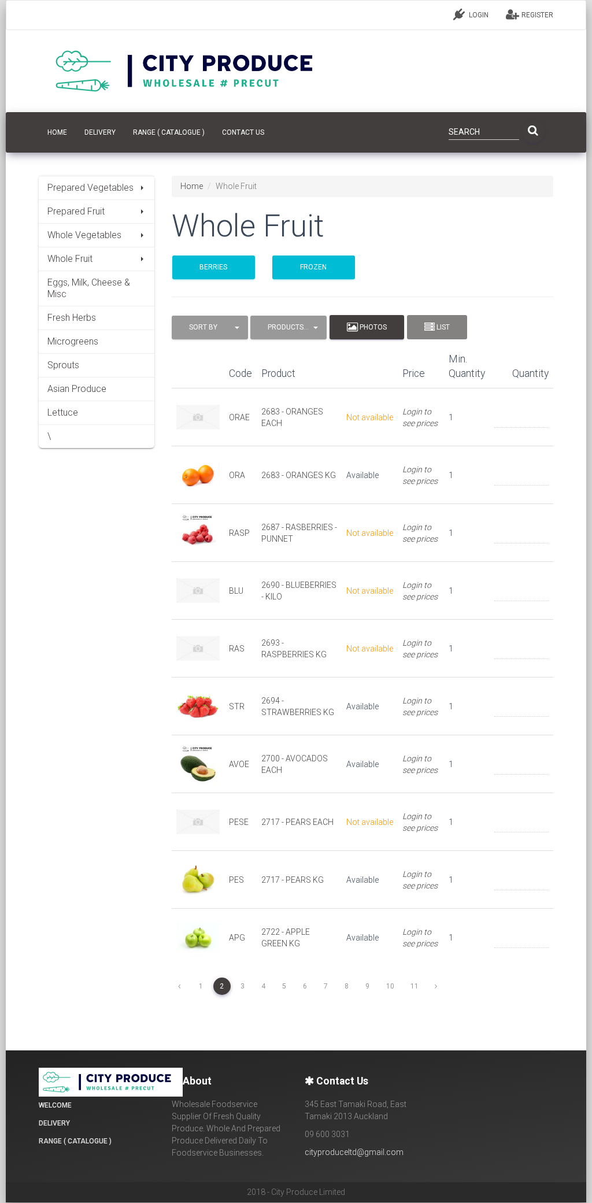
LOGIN (478, 15)
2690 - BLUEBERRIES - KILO (298, 590)
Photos (372, 327)
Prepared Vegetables (90, 187)
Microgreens (72, 341)
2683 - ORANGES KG (298, 475)
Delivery (100, 132)
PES (236, 879)
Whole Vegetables (84, 235)
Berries (213, 267)
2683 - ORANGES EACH (292, 417)
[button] (210, 327)
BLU (236, 590)
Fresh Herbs (71, 317)
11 (414, 986)
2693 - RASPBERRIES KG (294, 648)
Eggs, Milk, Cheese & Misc (88, 288)
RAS (237, 648)
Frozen (313, 267)
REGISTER (536, 15)
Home (191, 186)
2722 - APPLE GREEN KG (285, 937)
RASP (239, 533)
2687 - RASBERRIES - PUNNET (299, 533)
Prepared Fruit (76, 211)
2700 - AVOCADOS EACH (294, 764)
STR (237, 706)
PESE (239, 822)
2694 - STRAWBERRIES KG (297, 706)
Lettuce (62, 412)
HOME (57, 132)
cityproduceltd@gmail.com (354, 1152)
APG (237, 937)
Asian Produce (76, 388)
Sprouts (63, 365)
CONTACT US (243, 132)
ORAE (239, 417)
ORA (237, 475)
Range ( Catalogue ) (169, 132)
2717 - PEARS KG (292, 879)
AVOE (239, 764)
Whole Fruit (69, 258)
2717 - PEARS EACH (297, 822)
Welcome (55, 1105)
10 (390, 986)
